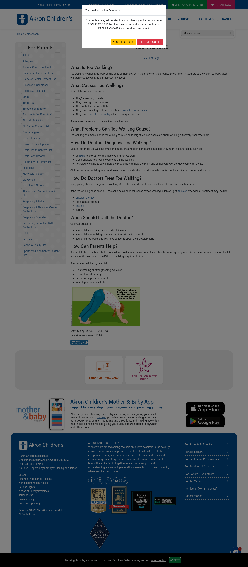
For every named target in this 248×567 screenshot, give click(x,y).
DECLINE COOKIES (150, 42)
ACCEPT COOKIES (123, 42)
